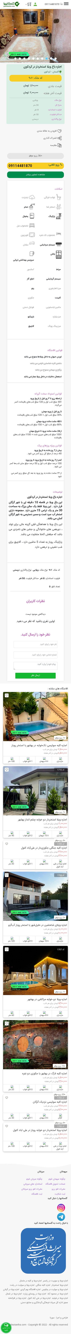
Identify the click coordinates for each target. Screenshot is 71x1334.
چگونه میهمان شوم (57, 1179)
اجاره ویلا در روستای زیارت (34, 1294)
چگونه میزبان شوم (34, 1179)
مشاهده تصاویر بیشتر (35, 175)
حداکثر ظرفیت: (56, 114)
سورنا (52, 1318)
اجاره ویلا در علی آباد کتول (39, 1298)
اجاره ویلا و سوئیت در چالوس (55, 1289)
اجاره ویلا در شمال (14, 1294)
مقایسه (53, 145)
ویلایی (35, 100)
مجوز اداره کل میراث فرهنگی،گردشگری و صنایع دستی (44, 1302)
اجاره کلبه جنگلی (43, 1285)
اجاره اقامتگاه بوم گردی (30, 1289)
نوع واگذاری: (56, 119)
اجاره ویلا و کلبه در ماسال (30, 1281)
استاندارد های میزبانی (32, 1184)
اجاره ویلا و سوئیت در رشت (22, 1285)
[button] (55, 59)
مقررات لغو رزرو (58, 1189)
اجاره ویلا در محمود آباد (57, 1294)
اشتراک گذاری (50, 138)
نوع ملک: (58, 100)
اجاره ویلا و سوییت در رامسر (55, 1281)
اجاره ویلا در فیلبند (60, 1298)
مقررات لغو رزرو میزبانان (31, 1189)
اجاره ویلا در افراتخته (17, 1298)
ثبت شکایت (60, 1194)
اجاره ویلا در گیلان (11, 1289)
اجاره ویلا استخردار (60, 1285)
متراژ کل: (58, 105)
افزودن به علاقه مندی (47, 131)
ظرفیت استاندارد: (55, 109)
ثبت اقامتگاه (37, 1194)
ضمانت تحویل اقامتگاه (55, 1184)
